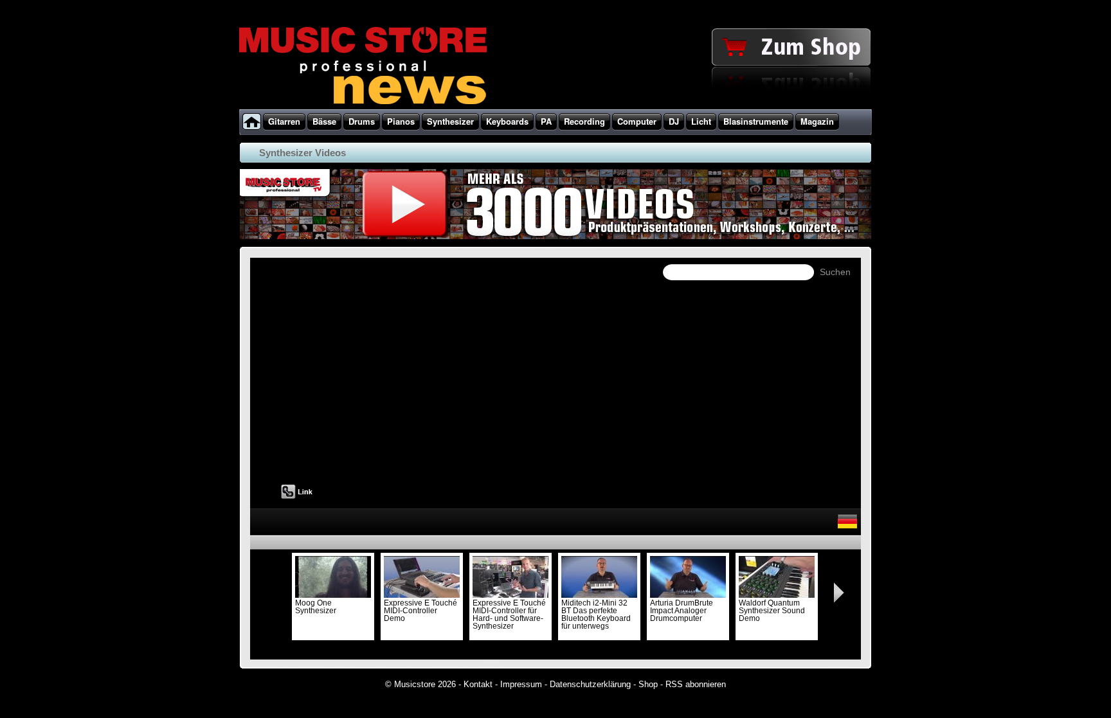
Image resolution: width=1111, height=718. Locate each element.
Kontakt (478, 684)
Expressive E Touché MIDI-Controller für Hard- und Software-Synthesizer (509, 614)
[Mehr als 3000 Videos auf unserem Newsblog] (554, 239)
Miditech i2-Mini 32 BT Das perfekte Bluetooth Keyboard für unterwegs (596, 614)
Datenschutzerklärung (590, 684)
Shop (648, 684)
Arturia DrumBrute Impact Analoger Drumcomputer (681, 610)
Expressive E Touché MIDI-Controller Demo (420, 610)
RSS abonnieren (695, 684)
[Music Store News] (363, 103)
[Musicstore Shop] (555, 106)
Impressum (521, 684)
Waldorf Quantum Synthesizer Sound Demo (772, 610)
